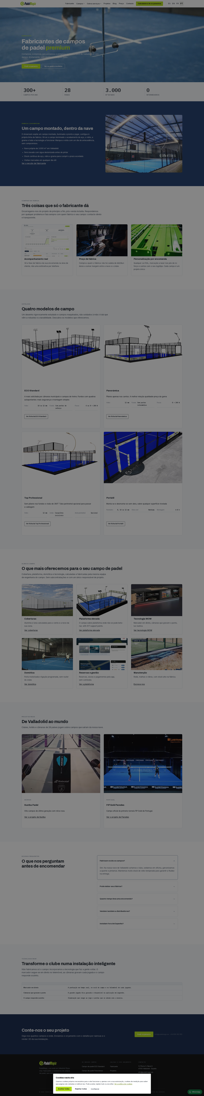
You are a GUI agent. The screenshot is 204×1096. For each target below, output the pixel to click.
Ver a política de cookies (123, 1084)
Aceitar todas (63, 1089)
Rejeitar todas (81, 1089)
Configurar (95, 1089)
